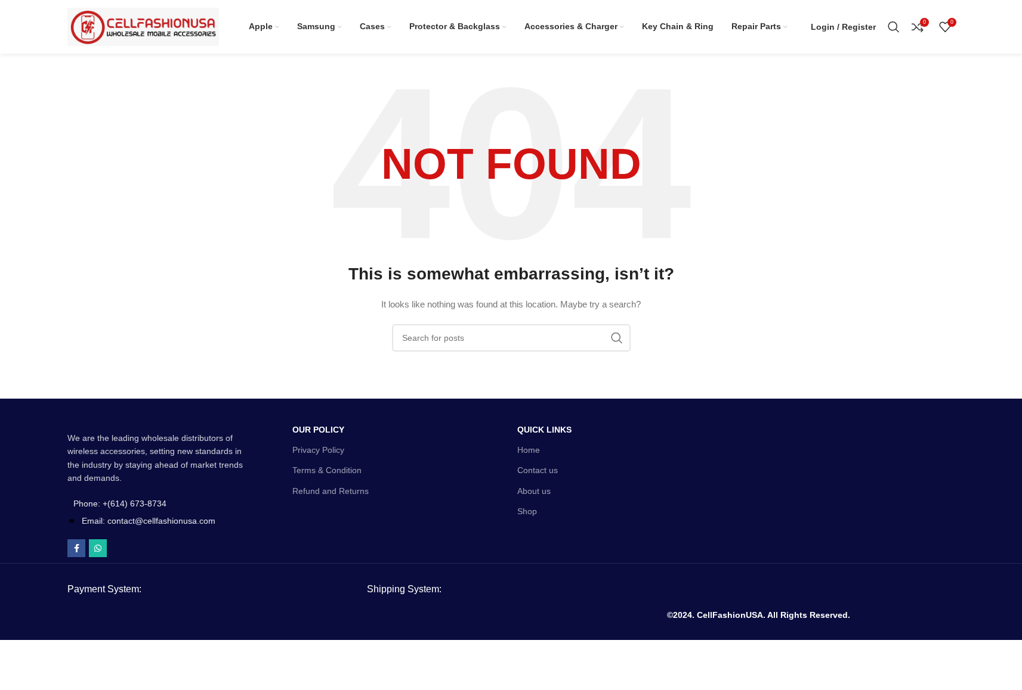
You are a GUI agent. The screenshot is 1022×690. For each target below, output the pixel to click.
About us (534, 491)
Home (528, 450)
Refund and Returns (330, 491)
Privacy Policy (318, 450)
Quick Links (544, 429)
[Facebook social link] (76, 548)
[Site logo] (143, 26)
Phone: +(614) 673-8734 (119, 503)
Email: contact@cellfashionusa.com (148, 521)
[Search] (894, 27)
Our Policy (318, 429)
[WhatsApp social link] (98, 548)
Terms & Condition (327, 470)
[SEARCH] (617, 338)
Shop (527, 511)
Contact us (537, 470)
